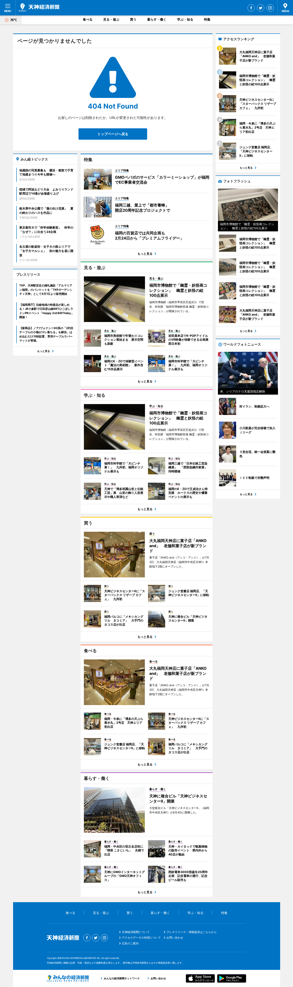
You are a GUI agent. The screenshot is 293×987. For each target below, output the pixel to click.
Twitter (260, 8)
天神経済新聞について (136, 932)
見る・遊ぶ (111, 19)
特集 (207, 19)
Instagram (270, 8)
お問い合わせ (174, 937)
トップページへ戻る (112, 134)
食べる (87, 19)
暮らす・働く (156, 19)
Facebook (251, 8)
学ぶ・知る (185, 19)
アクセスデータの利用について (141, 937)
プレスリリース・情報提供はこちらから (191, 932)
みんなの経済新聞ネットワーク (68, 978)
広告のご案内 (130, 943)
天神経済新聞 (39, 7)
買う (133, 19)
